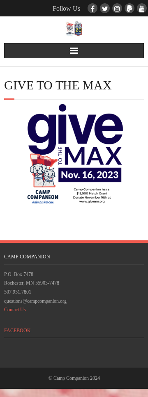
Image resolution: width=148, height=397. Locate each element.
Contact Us (15, 310)
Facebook (17, 330)
